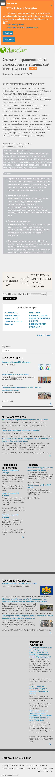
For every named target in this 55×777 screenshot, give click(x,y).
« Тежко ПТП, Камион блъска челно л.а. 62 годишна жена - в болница (13, 318)
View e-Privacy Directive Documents (22, 27)
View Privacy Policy (15, 24)
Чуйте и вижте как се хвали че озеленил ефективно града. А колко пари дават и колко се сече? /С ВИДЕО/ (40, 716)
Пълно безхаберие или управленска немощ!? (21, 430)
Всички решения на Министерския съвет (19, 583)
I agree (8, 33)
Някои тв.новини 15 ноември (10, 516)
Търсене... (7, 346)
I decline (9, 39)
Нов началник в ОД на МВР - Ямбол (15, 374)
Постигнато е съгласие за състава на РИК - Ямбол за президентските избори (21, 388)
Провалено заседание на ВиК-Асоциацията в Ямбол (41, 469)
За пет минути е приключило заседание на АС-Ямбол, (25, 420)
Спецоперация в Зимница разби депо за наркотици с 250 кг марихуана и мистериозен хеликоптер (27, 617)
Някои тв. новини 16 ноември (10, 494)
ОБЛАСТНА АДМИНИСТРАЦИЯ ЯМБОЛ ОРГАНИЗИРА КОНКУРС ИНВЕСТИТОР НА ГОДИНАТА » (39, 319)
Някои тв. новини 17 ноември (10, 471)
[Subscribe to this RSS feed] (51, 403)
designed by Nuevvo (45, 771)
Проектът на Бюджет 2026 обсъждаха (16, 362)
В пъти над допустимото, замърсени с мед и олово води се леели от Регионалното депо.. (27, 439)
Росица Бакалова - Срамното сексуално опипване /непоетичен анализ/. (39, 690)
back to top (44, 335)
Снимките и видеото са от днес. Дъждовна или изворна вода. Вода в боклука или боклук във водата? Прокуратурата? (40, 652)
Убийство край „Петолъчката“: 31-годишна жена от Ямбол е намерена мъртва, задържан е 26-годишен (24, 600)
